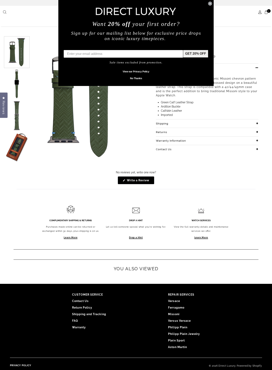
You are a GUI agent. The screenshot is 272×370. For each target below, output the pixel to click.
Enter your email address (83, 47)
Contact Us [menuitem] (80, 301)
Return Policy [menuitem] (82, 307)
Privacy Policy (20, 365)
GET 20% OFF (195, 53)
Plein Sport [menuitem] (176, 340)
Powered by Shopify (249, 365)
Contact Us (163, 149)
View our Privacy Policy (136, 71)
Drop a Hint (136, 237)
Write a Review (140, 181)
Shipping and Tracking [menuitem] (89, 314)
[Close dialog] (210, 4)
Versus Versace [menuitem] (179, 320)
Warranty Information (171, 140)
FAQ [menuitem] (75, 320)
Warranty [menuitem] (79, 327)
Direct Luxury (226, 365)
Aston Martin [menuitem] (177, 347)
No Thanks (136, 78)
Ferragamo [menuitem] (176, 307)
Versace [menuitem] (174, 301)
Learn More (70, 237)
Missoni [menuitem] (173, 314)
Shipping (162, 123)
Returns (161, 132)
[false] (5, 12)
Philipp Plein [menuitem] (177, 327)
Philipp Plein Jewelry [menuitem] (184, 333)
